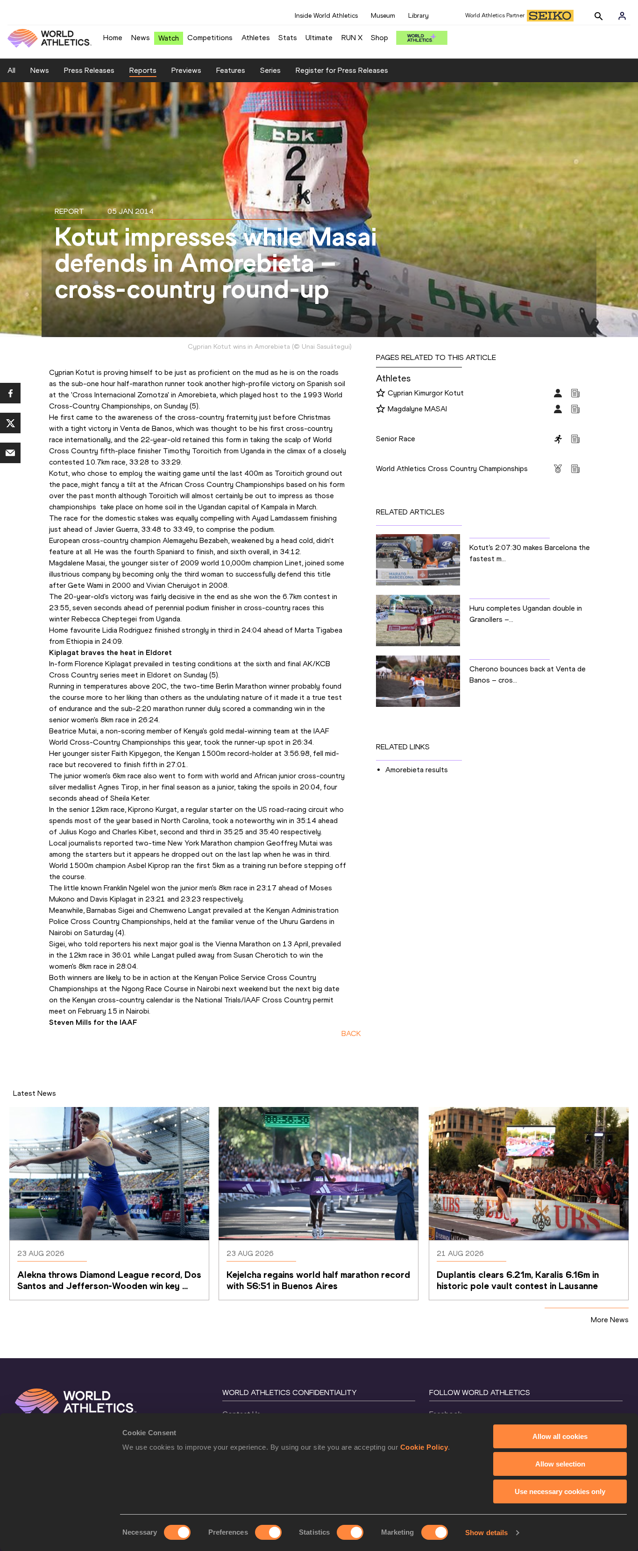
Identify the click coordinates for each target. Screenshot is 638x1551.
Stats (287, 37)
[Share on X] (10, 423)
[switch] (268, 1532)
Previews (186, 70)
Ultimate (319, 37)
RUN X (351, 37)
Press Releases (89, 70)
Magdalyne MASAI (417, 408)
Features (230, 70)
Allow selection (560, 1464)
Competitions (210, 37)
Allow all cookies (560, 1436)
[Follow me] (380, 393)
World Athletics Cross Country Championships (452, 468)
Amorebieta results (416, 769)
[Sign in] (622, 15)
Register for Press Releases (342, 70)
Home (112, 37)
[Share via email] (10, 453)
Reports (142, 70)
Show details (486, 1533)
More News (610, 1319)
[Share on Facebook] (10, 393)
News (140, 37)
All (11, 70)
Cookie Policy (424, 1447)
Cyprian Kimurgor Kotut (426, 392)
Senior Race (395, 438)
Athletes (255, 37)
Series (270, 70)
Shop (379, 37)
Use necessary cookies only (560, 1491)
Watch (168, 38)
